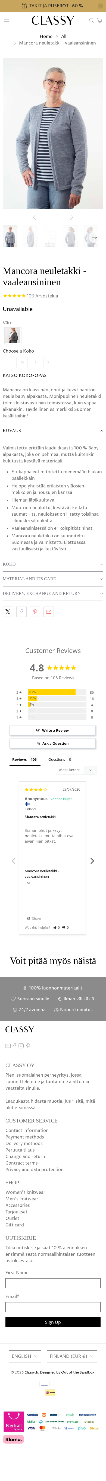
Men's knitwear (21, 1199)
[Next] (69, 217)
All (63, 36)
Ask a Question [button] (55, 743)
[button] (12, 335)
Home (46, 36)
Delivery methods (24, 1144)
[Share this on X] (8, 612)
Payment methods (24, 1137)
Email (12, 1297)
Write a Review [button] (55, 730)
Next (92, 858)
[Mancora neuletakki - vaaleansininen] (53, 133)
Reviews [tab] (19, 759)
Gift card (14, 1225)
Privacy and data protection (34, 1170)
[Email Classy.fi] (8, 1047)
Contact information (27, 1131)
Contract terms (21, 1163)
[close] (100, 6)
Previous (13, 858)
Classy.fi (31, 1372)
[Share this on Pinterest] (35, 612)
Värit (8, 323)
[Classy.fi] (53, 20)
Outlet (12, 1219)
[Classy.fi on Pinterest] (27, 1047)
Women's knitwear (25, 1192)
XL (49, 362)
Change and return (25, 1157)
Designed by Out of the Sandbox (67, 1372)
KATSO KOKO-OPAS (25, 376)
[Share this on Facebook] (21, 612)
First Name (17, 1273)
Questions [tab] (56, 759)
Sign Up (53, 1322)
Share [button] (36, 918)
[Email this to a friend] (48, 612)
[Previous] (37, 217)
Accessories (17, 1206)
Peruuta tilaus (20, 1150)
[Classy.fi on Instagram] (21, 1047)
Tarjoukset (16, 1212)
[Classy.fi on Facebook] (14, 1047)
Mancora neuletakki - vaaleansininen (42, 873)
